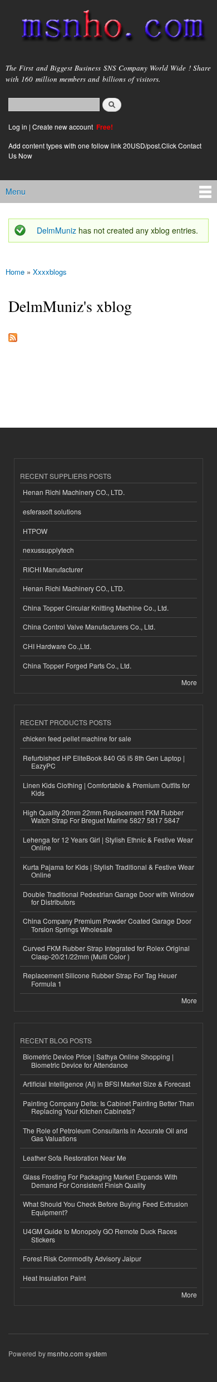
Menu (16, 191)
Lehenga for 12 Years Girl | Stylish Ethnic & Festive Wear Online (108, 843)
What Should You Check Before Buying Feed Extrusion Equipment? (105, 1207)
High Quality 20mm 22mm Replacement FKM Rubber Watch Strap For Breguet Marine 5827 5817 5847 (103, 816)
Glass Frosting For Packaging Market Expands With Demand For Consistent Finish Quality (100, 1180)
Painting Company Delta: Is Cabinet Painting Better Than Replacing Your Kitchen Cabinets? (108, 1107)
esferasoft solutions (52, 511)
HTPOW (35, 531)
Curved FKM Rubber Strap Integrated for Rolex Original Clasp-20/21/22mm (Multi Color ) (106, 951)
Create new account (63, 126)
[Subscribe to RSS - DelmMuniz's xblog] (12, 335)
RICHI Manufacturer (53, 569)
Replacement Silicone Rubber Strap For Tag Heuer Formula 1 (100, 979)
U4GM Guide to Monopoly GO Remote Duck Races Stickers (100, 1235)
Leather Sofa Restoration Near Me (74, 1157)
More (189, 682)
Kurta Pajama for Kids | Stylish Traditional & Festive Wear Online (108, 870)
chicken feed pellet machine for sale (77, 738)
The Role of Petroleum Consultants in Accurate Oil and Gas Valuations (105, 1134)
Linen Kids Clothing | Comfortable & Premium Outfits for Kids (106, 789)
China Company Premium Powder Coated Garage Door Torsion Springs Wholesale (107, 924)
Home (15, 271)
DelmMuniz (56, 230)
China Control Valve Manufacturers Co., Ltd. (89, 626)
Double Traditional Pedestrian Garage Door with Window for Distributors (108, 898)
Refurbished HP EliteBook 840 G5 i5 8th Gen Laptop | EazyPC (104, 761)
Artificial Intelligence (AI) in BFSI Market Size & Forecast (106, 1083)
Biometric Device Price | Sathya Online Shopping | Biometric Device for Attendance (98, 1060)
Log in (17, 126)
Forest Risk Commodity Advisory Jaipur (82, 1258)
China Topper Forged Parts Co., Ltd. (77, 665)
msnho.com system (77, 1353)
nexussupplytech (48, 549)
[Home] (108, 28)
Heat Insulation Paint (54, 1277)
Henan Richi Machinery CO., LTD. (74, 492)
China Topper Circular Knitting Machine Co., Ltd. (96, 607)
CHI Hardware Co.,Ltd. (57, 646)
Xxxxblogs (50, 271)
